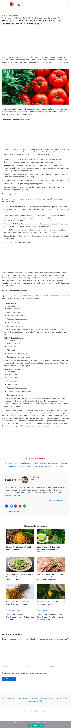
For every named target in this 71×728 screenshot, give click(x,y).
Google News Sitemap (61, 698)
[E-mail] (20, 506)
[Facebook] (6, 506)
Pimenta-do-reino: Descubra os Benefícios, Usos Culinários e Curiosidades (35, 466)
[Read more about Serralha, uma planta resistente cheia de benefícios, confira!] (51, 591)
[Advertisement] (35, 43)
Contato (19, 698)
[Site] (24, 506)
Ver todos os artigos (12, 511)
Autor (3, 698)
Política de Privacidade (30, 698)
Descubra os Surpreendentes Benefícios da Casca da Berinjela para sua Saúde (20, 617)
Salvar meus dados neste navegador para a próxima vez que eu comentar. (25, 673)
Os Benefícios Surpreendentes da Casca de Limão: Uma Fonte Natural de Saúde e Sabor (50, 617)
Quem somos (11, 698)
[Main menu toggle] (4, 4)
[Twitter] (11, 506)
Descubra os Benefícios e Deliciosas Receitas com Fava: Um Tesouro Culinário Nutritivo (19, 576)
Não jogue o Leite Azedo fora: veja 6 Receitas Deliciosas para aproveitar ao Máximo (36, 463)
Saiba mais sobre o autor (56, 500)
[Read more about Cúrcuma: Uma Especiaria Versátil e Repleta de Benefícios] (20, 537)
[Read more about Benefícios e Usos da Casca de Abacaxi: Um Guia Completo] (20, 591)
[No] (69, 724)
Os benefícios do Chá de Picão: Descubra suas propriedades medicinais (48, 549)
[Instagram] (15, 506)
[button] (68, 4)
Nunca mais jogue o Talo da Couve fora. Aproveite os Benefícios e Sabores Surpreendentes (50, 576)
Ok (29, 725)
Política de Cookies (46, 698)
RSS (40, 701)
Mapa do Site (33, 701)
